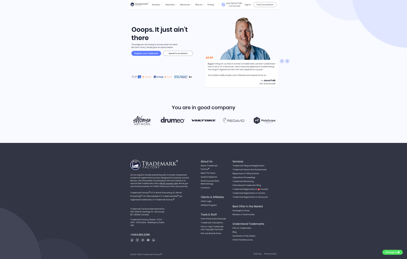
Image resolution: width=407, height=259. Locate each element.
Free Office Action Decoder (213, 218)
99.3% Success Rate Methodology (210, 182)
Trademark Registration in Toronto (249, 193)
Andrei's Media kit (209, 177)
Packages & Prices (241, 210)
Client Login (206, 201)
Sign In (248, 4)
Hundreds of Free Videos (244, 236)
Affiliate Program (209, 205)
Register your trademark (146, 53)
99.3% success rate (169, 183)
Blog (235, 232)
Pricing (211, 4)
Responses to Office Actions (246, 173)
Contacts (205, 187)
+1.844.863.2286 (234, 6)
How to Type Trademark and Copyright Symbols (212, 228)
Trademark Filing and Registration (248, 165)
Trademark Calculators (212, 222)
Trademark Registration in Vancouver (250, 197)
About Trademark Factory (209, 167)
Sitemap (257, 253)
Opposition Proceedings (244, 177)
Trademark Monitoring (243, 181)
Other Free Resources (243, 239)
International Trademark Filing (247, 185)
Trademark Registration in (250, 189)
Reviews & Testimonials (244, 214)
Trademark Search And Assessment (250, 169)
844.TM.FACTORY (234, 3)
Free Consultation (265, 4)
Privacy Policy (270, 253)
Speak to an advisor (178, 53)
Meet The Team (208, 173)
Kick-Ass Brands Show (211, 233)
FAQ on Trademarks (242, 228)
